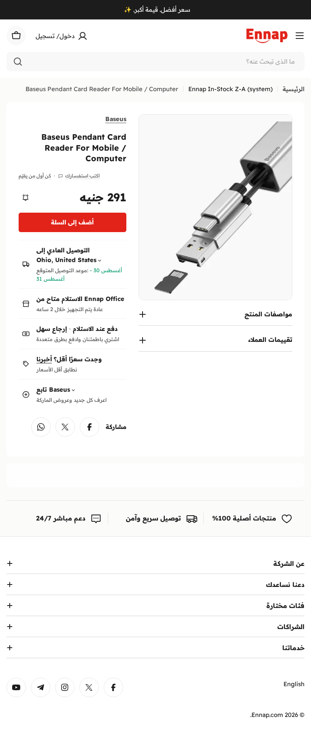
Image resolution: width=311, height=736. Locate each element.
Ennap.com (267, 715)
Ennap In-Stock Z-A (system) (230, 89)
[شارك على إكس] (65, 427)
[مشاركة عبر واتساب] (41, 427)
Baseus (115, 119)
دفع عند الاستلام (95, 329)
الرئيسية (294, 89)
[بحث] (18, 61)
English (294, 684)
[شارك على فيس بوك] (89, 427)
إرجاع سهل (51, 329)
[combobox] (155, 61)
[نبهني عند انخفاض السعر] (25, 198)
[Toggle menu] (300, 36)
